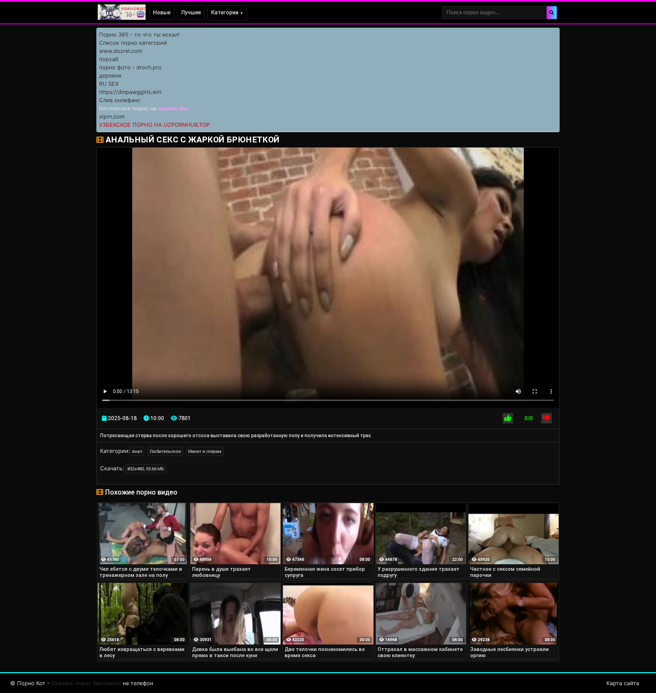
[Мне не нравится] (546, 418)
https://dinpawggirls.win (130, 91)
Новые (161, 12)
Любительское (165, 451)
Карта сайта (622, 683)
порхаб (108, 59)
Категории (227, 12)
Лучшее (191, 12)
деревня (110, 75)
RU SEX (109, 83)
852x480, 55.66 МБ (145, 468)
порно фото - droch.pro (130, 67)
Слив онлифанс (119, 100)
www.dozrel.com (120, 50)
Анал (137, 451)
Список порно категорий (133, 42)
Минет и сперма (204, 451)
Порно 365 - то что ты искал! (139, 34)
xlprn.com (112, 116)
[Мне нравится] (508, 418)
